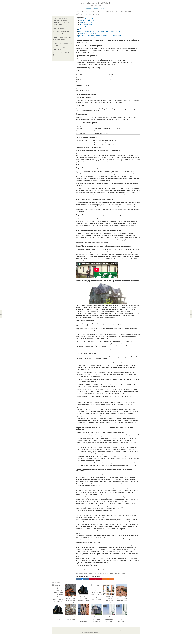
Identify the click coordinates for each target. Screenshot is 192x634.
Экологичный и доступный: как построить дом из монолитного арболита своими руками (102, 19)
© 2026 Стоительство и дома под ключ (60, 628)
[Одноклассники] (108, 579)
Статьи (102, 8)
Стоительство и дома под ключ (96, 3)
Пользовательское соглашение (90, 628)
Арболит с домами (121, 573)
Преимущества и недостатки (88, 33)
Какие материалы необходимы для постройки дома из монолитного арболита (99, 35)
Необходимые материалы (87, 21)
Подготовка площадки (86, 22)
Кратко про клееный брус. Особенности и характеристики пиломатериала (61, 22)
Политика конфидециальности (86, 630)
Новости (95, 8)
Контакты (82, 628)
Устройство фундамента (86, 24)
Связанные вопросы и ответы (86, 30)
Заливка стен (83, 26)
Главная (88, 8)
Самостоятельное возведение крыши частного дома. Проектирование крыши (61, 54)
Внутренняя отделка (114, 573)
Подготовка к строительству (94, 573)
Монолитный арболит (84, 573)
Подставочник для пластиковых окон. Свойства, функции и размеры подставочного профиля (63, 33)
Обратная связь (111, 628)
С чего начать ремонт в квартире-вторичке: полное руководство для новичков (62, 43)
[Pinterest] (95, 579)
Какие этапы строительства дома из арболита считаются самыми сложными (99, 37)
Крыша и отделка (84, 28)
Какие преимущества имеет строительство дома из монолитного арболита (99, 31)
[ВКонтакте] (82, 579)
